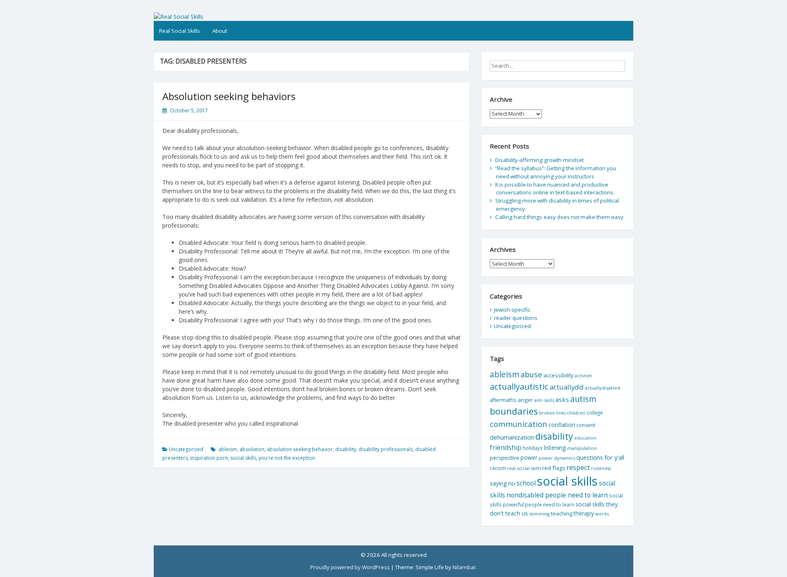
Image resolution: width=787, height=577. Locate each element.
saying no (502, 483)
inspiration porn (209, 457)
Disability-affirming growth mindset (539, 160)
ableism (227, 449)
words (602, 514)
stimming (539, 514)
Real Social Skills (179, 30)
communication (518, 424)
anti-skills (544, 400)
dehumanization (512, 437)
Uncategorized (186, 449)
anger (525, 400)
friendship (505, 447)
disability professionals (386, 449)
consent (585, 425)
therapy (583, 513)
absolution (251, 449)
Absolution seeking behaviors (229, 96)
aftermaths (503, 400)
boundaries (514, 411)
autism (583, 398)
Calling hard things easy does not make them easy (559, 217)
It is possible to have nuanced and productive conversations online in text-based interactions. (554, 188)
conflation (561, 425)
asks (562, 399)
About (219, 30)
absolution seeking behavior (300, 449)
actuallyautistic (519, 386)
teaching (561, 513)
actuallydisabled (602, 388)
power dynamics (557, 458)
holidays (533, 448)
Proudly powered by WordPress (350, 567)
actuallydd (567, 387)
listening (555, 448)
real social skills (524, 468)
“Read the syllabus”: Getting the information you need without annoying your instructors (555, 172)
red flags (553, 468)
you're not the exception (287, 457)
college (595, 412)
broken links (552, 413)
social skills (243, 457)
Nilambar (464, 567)
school (526, 483)
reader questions (515, 318)
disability (345, 449)
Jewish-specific (512, 309)
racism (498, 468)
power (529, 457)
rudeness (601, 468)
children (576, 413)
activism (583, 375)
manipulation (582, 448)
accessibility (558, 375)
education (585, 438)
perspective (504, 457)
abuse (531, 374)
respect (578, 467)
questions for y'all (600, 457)
